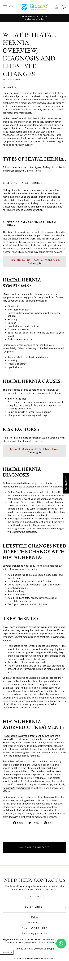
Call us (34, 917)
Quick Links (34, 907)
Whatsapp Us (34, 922)
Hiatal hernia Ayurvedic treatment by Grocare (28, 735)
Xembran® (9, 787)
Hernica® (58, 784)
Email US (34, 896)
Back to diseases (36, 847)
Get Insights (34, 263)
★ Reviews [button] (66, 483)
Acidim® (25, 787)
